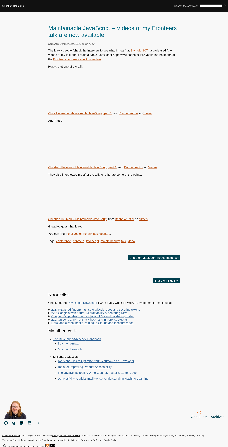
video (131, 241)
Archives (217, 417)
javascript (92, 241)
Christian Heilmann (13, 6)
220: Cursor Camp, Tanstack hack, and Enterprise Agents (89, 319)
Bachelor (139, 50)
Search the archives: (186, 6)
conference (63, 241)
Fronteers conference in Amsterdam (77, 59)
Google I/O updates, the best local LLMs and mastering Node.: (92, 316)
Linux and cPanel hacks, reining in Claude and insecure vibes (92, 323)
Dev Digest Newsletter (82, 302)
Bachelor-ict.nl (128, 113)
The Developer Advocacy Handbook (77, 339)
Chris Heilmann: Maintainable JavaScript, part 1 (80, 113)
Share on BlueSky (166, 280)
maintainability (110, 241)
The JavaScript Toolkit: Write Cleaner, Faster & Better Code (97, 372)
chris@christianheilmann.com (66, 435)
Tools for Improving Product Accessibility (85, 367)
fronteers (78, 241)
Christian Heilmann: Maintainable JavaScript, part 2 (82, 167)
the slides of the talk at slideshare (88, 233)
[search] (225, 6)
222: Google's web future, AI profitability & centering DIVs (89, 313)
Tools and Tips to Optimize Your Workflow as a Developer (96, 361)
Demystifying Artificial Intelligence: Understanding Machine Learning (103, 378)
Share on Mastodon (154, 257)
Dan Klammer (48, 440)
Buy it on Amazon (69, 343)
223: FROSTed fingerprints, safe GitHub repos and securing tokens (95, 309)
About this (199, 417)
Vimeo (147, 113)
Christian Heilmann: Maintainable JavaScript (77, 219)
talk (123, 241)
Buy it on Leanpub (70, 349)
